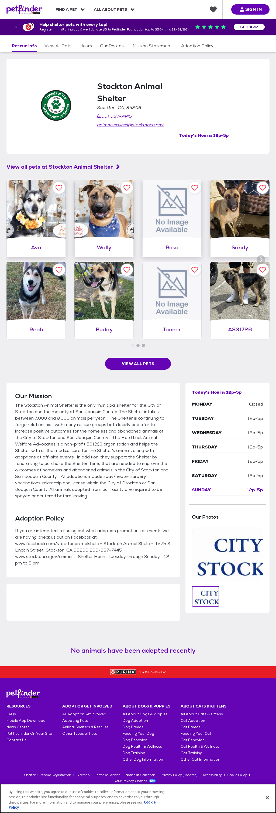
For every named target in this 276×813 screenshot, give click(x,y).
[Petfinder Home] (24, 9)
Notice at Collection (140, 775)
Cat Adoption (193, 720)
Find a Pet (66, 9)
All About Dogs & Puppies (145, 714)
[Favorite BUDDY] (127, 270)
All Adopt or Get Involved (84, 714)
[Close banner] (15, 27)
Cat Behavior (192, 740)
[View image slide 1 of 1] (205, 596)
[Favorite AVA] (59, 188)
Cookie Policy (237, 775)
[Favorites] (213, 9)
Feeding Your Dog (138, 733)
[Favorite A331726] (263, 270)
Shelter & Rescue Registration (47, 775)
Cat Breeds (191, 727)
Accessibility (212, 775)
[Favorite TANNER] (195, 270)
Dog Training (134, 753)
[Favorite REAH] (59, 270)
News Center (17, 727)
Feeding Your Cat (196, 733)
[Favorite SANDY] (263, 188)
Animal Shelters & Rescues (85, 727)
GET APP (249, 27)
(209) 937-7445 (114, 116)
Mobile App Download (26, 720)
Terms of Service (107, 775)
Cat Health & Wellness (200, 746)
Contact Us (16, 740)
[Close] (267, 798)
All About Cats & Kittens (202, 714)
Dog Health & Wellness (142, 746)
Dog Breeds (133, 727)
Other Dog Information (143, 759)
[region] (138, 798)
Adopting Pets (75, 720)
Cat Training (191, 753)
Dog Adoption (135, 720)
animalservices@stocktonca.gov (130, 125)
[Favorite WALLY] (127, 188)
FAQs (11, 714)
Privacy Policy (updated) (179, 775)
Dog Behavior (135, 740)
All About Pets (110, 9)
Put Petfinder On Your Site (29, 733)
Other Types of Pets (79, 733)
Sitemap (83, 775)
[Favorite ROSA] (195, 188)
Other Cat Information (200, 759)
